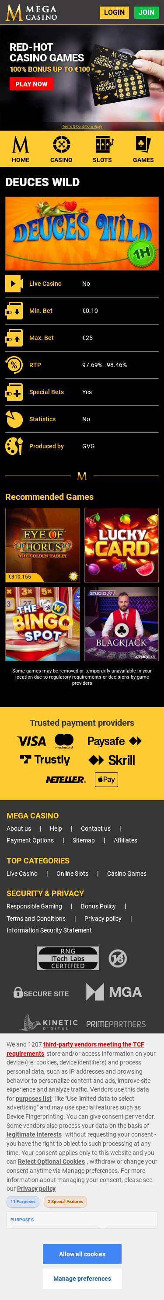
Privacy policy (103, 918)
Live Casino (22, 873)
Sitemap (84, 840)
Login (114, 12)
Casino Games (127, 873)
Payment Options (30, 840)
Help (56, 828)
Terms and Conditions (36, 918)
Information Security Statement (49, 930)
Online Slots (72, 873)
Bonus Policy (98, 906)
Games (143, 159)
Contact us (96, 828)
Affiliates (125, 840)
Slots (102, 159)
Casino (61, 159)
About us (19, 828)
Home (20, 159)
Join (146, 12)
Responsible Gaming (34, 906)
